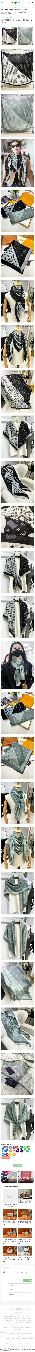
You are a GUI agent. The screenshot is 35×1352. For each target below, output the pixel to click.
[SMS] (25, 1150)
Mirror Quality (17, 1312)
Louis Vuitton (6, 1157)
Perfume (22, 1322)
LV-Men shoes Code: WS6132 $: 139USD (10, 1205)
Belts (17, 1314)
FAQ (2, 1336)
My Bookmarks (30, 1338)
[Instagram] (6, 1147)
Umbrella (6, 1327)
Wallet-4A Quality (20, 1309)
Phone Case (5, 1325)
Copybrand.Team (22, 12)
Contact (18, 1341)
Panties (5, 1322)
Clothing (28, 1314)
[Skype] (28, 1150)
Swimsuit (19, 1325)
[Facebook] (3, 1147)
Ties (24, 1325)
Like (19, 1336)
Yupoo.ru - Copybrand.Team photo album (18, 7)
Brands (3, 1332)
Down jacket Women (19, 1316)
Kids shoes (22, 1320)
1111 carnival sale (11, 1333)
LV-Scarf (9, 13)
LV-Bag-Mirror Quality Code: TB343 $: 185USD (25, 1202)
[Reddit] (17, 1147)
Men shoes (29, 1320)
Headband (16, 1318)
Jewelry (30, 1318)
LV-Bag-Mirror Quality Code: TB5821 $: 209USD (10, 1241)
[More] (14, 1154)
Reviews (13, 1341)
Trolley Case (30, 1325)
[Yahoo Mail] (17, 1150)
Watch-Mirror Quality (26, 1327)
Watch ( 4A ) (29, 1309)
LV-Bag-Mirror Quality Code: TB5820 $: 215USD (25, 1223)
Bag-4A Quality (11, 1309)
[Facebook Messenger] (3, 1154)
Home (3, 1308)
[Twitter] (10, 1147)
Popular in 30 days (20, 1338)
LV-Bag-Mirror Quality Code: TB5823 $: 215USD (10, 1259)
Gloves (10, 1318)
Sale (20, 1332)
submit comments (27, 1280)
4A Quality (19, 1308)
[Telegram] (3, 1150)
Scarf (32, 7)
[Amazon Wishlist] (10, 1154)
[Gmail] (14, 1150)
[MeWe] (21, 1147)
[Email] (28, 1147)
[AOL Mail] (21, 1150)
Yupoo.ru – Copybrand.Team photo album (19, 1344)
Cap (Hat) (21, 1314)
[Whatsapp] (25, 1147)
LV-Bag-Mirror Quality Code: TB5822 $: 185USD (25, 1241)
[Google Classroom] (6, 1154)
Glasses (5, 1318)
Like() (17, 1165)
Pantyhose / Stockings (13, 1322)
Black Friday (20, 1333)
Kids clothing (14, 1320)
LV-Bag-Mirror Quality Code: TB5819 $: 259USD (10, 1223)
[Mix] (10, 1150)
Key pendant (6, 1320)
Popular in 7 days (9, 1338)
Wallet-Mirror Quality (15, 1327)
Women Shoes (17, 1329)
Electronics (28, 1316)
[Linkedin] (6, 1150)
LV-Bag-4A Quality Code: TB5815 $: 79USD (25, 1259)
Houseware (23, 1318)
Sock (15, 1325)
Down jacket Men (8, 1316)
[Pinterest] (14, 1147)
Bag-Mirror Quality (9, 1314)
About (22, 1341)
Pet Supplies (29, 1322)
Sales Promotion (29, 1333)
